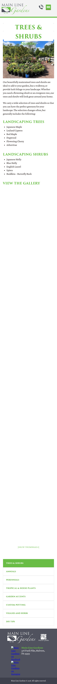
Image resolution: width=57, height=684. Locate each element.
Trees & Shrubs (14, 563)
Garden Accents (15, 596)
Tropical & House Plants (21, 588)
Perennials (12, 579)
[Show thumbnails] (28, 547)
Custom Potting (16, 604)
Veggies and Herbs (17, 613)
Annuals (11, 571)
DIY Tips (10, 621)
